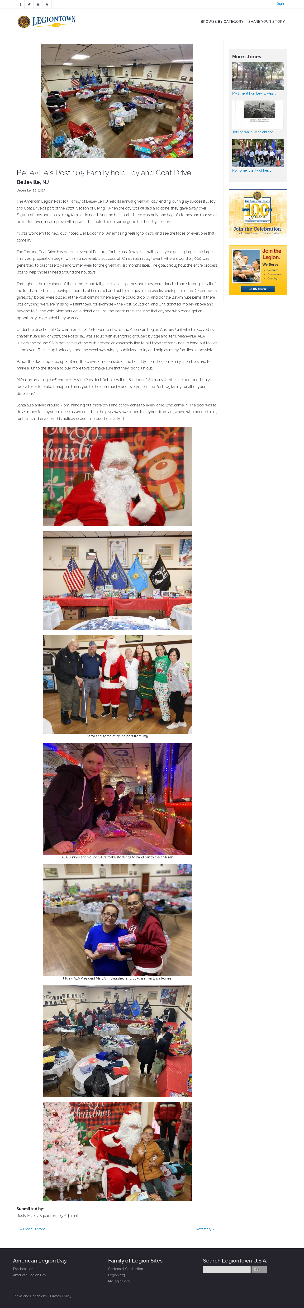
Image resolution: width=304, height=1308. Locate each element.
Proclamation (23, 1269)
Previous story (32, 1229)
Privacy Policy (60, 1296)
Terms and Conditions (30, 1296)
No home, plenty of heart (251, 170)
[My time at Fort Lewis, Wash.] (258, 76)
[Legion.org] (47, 4)
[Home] (47, 21)
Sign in (282, 3)
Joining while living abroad (252, 132)
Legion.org (116, 1275)
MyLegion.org (119, 1281)
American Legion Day (29, 1275)
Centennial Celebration (125, 1269)
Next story (205, 1229)
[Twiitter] (29, 4)
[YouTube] (38, 4)
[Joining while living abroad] (258, 114)
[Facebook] (20, 4)
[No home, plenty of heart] (258, 153)
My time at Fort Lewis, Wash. (254, 93)
